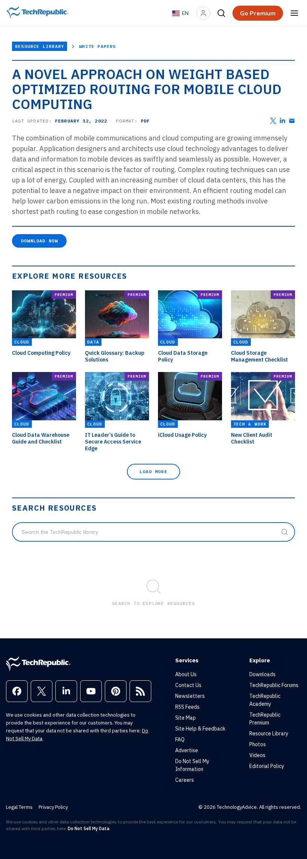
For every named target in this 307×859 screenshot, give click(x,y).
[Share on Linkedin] (282, 121)
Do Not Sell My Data (88, 828)
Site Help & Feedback (200, 728)
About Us (186, 674)
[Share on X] (273, 121)
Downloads (262, 674)
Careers (184, 780)
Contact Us (188, 685)
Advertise (186, 750)
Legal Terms (19, 807)
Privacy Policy (53, 807)
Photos (257, 744)
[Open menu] (294, 13)
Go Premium (258, 13)
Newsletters (190, 696)
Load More (153, 471)
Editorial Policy (266, 766)
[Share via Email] (292, 121)
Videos (257, 755)
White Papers (97, 46)
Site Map (185, 717)
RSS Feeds (187, 707)
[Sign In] (203, 13)
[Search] (221, 13)
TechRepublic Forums (273, 685)
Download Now (39, 241)
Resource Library (39, 46)
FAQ (180, 739)
